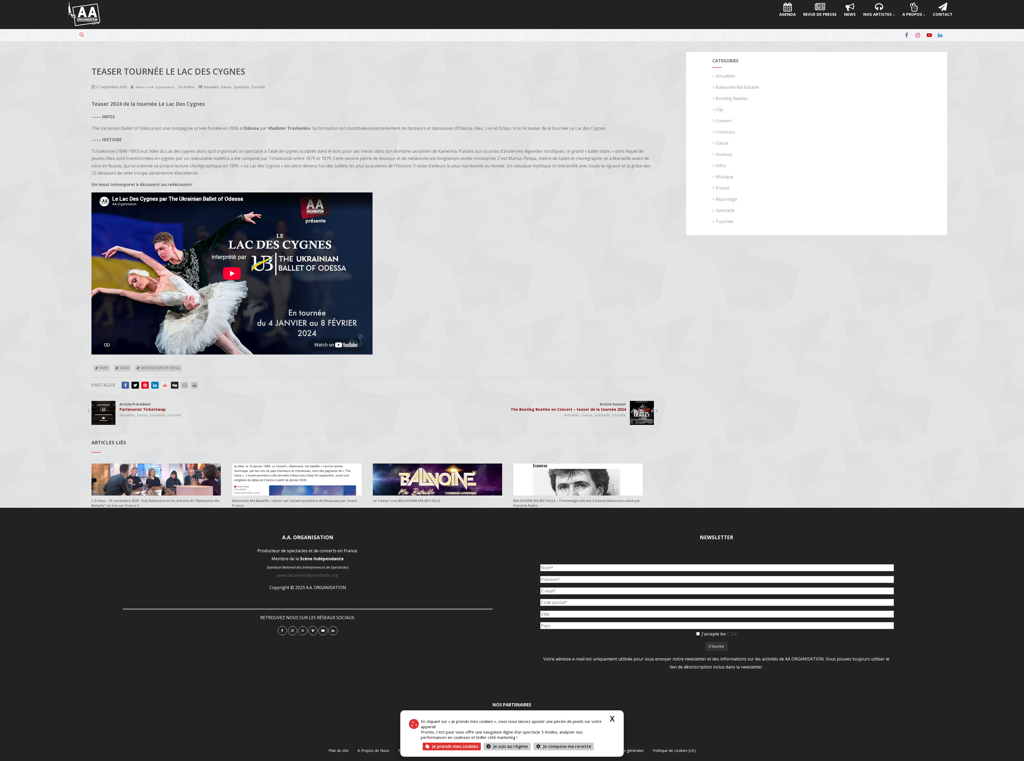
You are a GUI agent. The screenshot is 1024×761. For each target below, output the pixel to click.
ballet (104, 367)
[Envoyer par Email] (184, 385)
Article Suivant (568, 407)
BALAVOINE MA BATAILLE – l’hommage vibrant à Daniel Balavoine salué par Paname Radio (576, 503)
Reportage (726, 199)
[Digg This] (174, 385)
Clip (719, 109)
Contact (943, 14)
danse (124, 367)
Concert (723, 121)
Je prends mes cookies (455, 746)
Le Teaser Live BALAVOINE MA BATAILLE (407, 500)
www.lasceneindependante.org (307, 575)
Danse (226, 86)
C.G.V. (732, 634)
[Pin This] (145, 385)
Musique (724, 177)
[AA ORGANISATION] (84, 24)
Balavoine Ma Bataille (737, 87)
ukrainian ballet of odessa (160, 367)
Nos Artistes (877, 14)
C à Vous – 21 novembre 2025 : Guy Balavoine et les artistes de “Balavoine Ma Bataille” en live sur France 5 (155, 503)
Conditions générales (625, 750)
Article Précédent (142, 407)
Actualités (211, 86)
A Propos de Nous (373, 750)
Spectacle (241, 86)
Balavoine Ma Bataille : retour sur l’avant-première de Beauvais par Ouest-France (295, 503)
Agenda (787, 14)
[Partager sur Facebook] (125, 385)
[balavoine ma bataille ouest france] (297, 494)
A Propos (912, 14)
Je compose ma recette (566, 746)
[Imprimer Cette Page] (194, 385)
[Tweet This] (135, 385)
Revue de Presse (820, 14)
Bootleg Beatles (732, 98)
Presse (722, 188)
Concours (725, 132)
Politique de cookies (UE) (674, 750)
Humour (724, 154)
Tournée (258, 86)
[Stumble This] (165, 385)
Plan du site (339, 750)
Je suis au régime (510, 746)
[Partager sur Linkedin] (155, 385)
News (850, 14)
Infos (721, 165)
